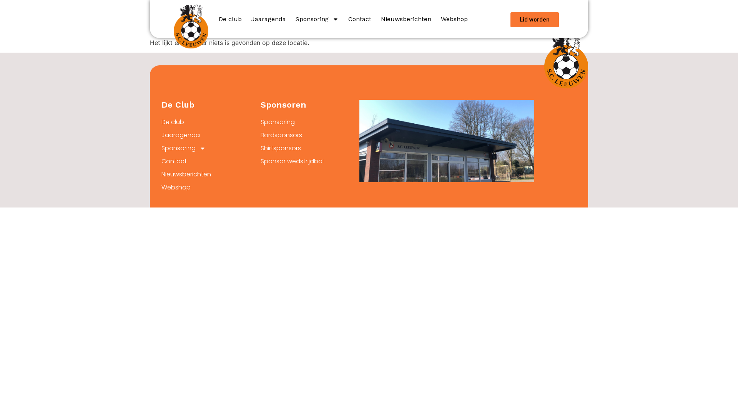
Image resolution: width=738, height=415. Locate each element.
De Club (177, 105)
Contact (359, 19)
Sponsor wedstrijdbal (292, 161)
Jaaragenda (268, 19)
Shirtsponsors (281, 148)
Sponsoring (312, 19)
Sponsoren (283, 105)
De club (230, 19)
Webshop (454, 19)
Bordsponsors (281, 135)
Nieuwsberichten (406, 19)
